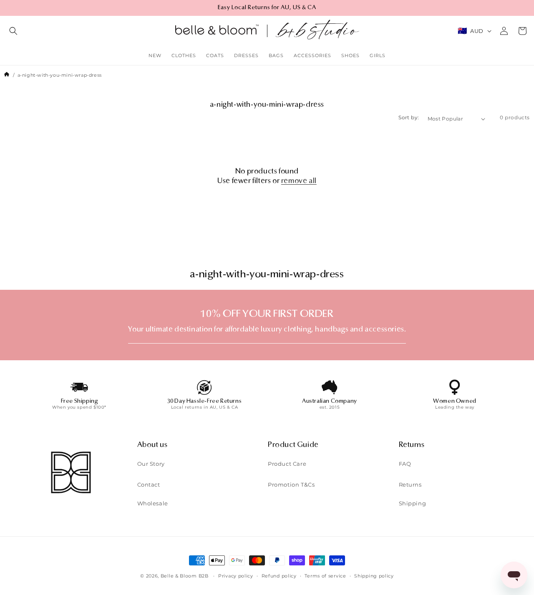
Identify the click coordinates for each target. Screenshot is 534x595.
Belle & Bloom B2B (185, 576)
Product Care (287, 463)
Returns (410, 484)
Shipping (412, 503)
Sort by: (408, 117)
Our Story (151, 463)
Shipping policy (374, 576)
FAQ (405, 463)
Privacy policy (235, 576)
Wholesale (152, 503)
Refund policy (279, 576)
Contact (148, 484)
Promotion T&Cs (291, 484)
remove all (299, 181)
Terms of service (325, 576)
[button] (13, 31)
